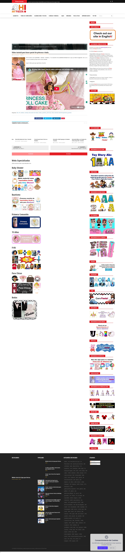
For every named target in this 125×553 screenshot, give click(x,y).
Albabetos (15, 16)
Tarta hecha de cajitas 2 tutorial (78, 148)
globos (72, 491)
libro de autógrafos (80, 504)
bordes (83, 470)
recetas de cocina (68, 520)
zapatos (73, 541)
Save (64, 118)
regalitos (66, 522)
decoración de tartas (33, 112)
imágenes (76, 497)
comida (26, 112)
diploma (66, 482)
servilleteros (66, 527)
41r (19, 112)
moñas (72, 511)
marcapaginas (67, 509)
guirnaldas (66, 495)
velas (71, 538)
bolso (77, 470)
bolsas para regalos (68, 470)
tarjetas (65, 531)
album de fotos (76, 466)
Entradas (93, 461)
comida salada (78, 475)
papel (73, 513)
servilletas (75, 525)
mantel (65, 507)
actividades (66, 466)
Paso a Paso (76, 16)
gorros (77, 493)
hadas (40, 112)
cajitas (65, 473)
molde (65, 511)
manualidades (73, 507)
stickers (79, 529)
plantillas (80, 516)
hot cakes (80, 495)
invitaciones (66, 500)
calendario (73, 473)
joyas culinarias (76, 500)
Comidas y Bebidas (53, 16)
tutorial (56, 112)
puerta (77, 518)
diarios (77, 479)
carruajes (81, 473)
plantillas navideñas (68, 518)
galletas (65, 491)
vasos (65, 538)
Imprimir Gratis (86, 16)
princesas (49, 112)
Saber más (112, 548)
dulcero (78, 482)
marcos (75, 509)
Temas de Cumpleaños (26, 16)
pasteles (44, 112)
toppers (76, 534)
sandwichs (81, 522)
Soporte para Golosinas (78, 463)
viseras (76, 538)
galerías (81, 488)
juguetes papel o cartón (75, 502)
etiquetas (74, 484)
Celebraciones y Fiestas (40, 16)
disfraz (72, 482)
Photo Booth (67, 463)
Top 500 (94, 16)
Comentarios (94, 464)
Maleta (65, 461)
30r (17, 112)
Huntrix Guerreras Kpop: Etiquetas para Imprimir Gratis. (40, 1)
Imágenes (68, 16)
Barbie (22, 112)
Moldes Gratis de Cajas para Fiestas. (21, 477)
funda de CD (66, 486)
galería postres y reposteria (70, 488)
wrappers (66, 541)
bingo (82, 468)
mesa (82, 509)
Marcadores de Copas (75, 461)
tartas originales (67, 534)
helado (73, 495)
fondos (81, 484)
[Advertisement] (49, 31)
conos (65, 477)
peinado (73, 516)
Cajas (62, 16)
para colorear (81, 513)
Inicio (15, 46)
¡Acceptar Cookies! (103, 548)
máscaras (66, 513)
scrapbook (66, 525)
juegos (65, 502)
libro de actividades (68, 504)
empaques (66, 484)
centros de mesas (68, 475)
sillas (74, 527)
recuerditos (77, 520)
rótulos (73, 522)
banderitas (75, 468)
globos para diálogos (68, 493)
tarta (53, 112)
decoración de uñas (68, 479)
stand (74, 529)
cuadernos (73, 477)
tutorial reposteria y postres (25, 46)
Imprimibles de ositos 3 (18, 148)
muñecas (79, 511)
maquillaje (82, 507)
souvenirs (66, 529)
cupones (80, 477)
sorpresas (81, 527)
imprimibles (66, 497)
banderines (66, 468)
